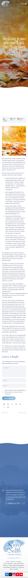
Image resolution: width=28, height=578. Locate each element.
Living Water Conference (10, 567)
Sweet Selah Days (18, 563)
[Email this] (4, 404)
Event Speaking (8, 563)
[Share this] (8, 404)
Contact (16, 569)
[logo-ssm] (5, 4)
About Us (13, 561)
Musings (18, 561)
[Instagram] (14, 574)
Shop (11, 569)
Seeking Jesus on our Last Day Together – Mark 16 (14, 56)
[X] (10, 574)
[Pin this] (20, 404)
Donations (21, 567)
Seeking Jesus (16, 54)
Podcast (5, 565)
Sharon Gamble (5, 120)
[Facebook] (6, 574)
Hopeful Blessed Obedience (16, 565)
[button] (23, 4)
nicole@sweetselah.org (14, 558)
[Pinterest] (17, 574)
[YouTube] (21, 574)
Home (7, 54)
